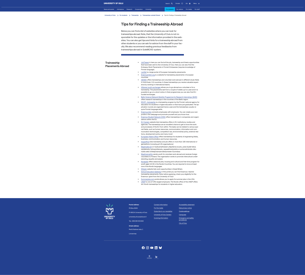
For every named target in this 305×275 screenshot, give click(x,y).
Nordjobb (144, 162)
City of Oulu (183, 223)
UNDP (143, 182)
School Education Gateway (151, 172)
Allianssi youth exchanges (151, 87)
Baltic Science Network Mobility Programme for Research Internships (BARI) (169, 97)
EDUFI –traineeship (148, 102)
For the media (158, 208)
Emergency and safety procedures (186, 219)
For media (189, 9)
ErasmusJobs (146, 112)
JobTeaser (145, 62)
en (189, 5)
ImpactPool (145, 142)
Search (168, 3)
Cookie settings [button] (184, 211)
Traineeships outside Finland (151, 15)
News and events (109, 9)
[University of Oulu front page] (117, 4)
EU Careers (145, 122)
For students (170, 9)
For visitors (179, 9)
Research (129, 9)
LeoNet (143, 72)
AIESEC (144, 80)
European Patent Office (149, 137)
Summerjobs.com (147, 179)
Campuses (182, 215)
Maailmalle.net (146, 147)
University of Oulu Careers (162, 215)
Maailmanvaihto (147, 154)
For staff (197, 9)
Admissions (120, 9)
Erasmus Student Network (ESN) (153, 117)
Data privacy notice (185, 208)
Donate (178, 3)
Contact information (161, 205)
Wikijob (144, 169)
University (148, 9)
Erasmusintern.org (148, 75)
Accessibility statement (187, 205)
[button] (196, 3)
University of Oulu (110, 15)
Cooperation (139, 9)
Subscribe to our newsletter (163, 211)
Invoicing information (161, 218)
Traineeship (135, 15)
